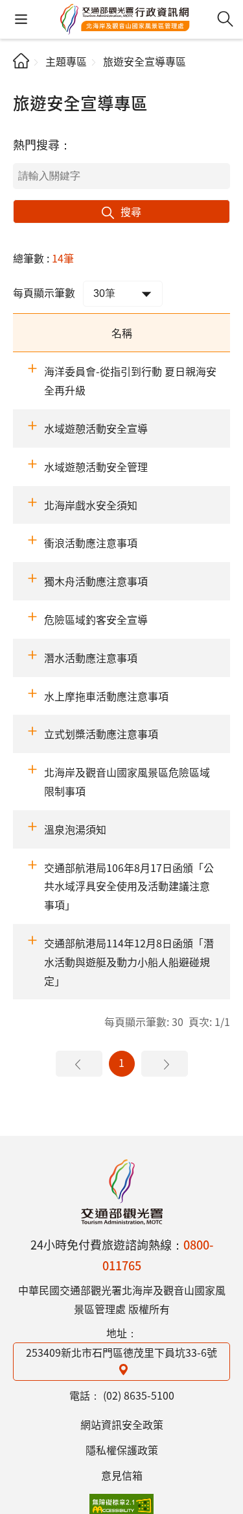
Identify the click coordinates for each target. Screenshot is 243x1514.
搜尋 (131, 211)
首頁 (21, 61)
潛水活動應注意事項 (90, 657)
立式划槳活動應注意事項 (101, 733)
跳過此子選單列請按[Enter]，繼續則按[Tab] (23, 82)
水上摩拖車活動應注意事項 (106, 696)
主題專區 (66, 61)
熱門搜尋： (42, 144)
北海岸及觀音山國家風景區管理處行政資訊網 (125, 19)
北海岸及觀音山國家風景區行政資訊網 (122, 1191)
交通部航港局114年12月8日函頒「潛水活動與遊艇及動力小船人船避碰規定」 (129, 961)
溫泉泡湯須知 (75, 829)
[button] (21, 19)
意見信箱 (122, 1475)
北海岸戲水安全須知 (90, 505)
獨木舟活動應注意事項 (96, 581)
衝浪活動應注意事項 (90, 542)
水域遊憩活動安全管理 (96, 466)
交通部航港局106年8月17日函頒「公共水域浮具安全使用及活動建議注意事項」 (129, 886)
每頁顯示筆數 (44, 292)
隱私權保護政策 (122, 1449)
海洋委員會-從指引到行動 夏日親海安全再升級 (130, 380)
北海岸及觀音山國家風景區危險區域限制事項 (127, 781)
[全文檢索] (225, 19)
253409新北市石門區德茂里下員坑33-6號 (121, 1352)
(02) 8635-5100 (138, 1395)
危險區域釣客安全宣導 (96, 619)
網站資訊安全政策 (121, 1424)
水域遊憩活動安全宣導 (96, 428)
